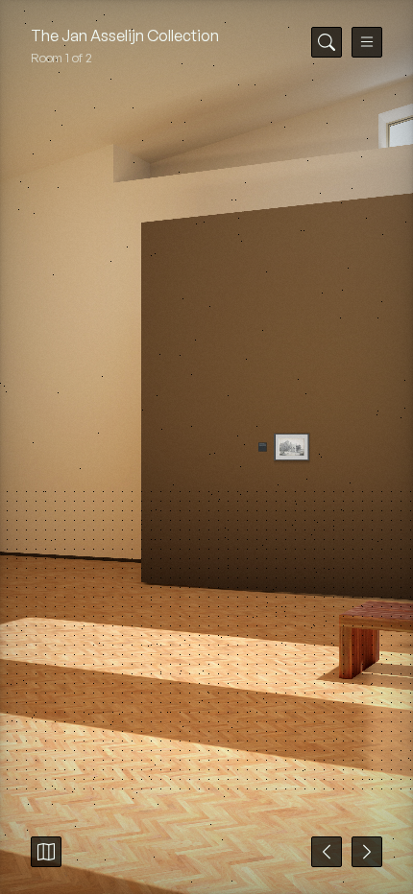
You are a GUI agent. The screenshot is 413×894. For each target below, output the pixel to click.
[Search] (326, 42)
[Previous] (326, 851)
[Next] (367, 851)
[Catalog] (46, 851)
